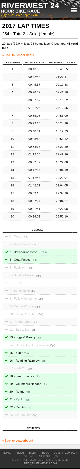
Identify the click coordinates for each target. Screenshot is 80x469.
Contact (71, 452)
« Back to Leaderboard (17, 440)
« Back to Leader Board (18, 55)
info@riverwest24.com (40, 463)
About (20, 452)
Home (7, 452)
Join (57, 452)
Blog (45, 452)
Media (33, 452)
